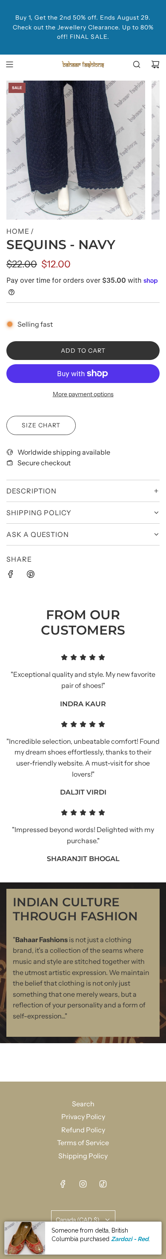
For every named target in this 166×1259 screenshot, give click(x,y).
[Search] (136, 64)
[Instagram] (83, 1184)
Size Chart (41, 425)
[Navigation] (9, 64)
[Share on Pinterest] (30, 576)
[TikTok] (103, 1184)
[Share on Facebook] (10, 576)
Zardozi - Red (130, 1239)
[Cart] (155, 64)
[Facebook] (63, 1184)
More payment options (83, 394)
